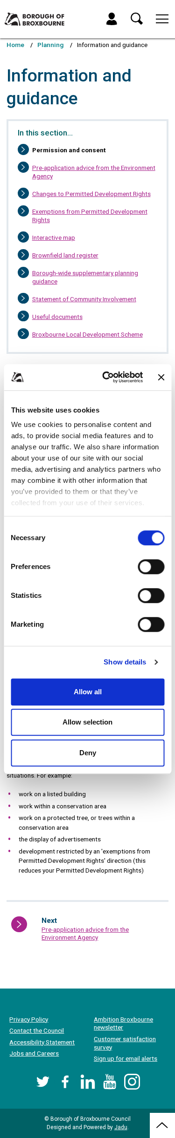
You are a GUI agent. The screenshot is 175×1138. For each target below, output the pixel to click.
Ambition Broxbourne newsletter (123, 1023)
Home (15, 44)
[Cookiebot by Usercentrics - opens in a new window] (106, 377)
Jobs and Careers (34, 1053)
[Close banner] (161, 377)
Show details (125, 662)
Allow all (88, 692)
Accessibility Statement (42, 1042)
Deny (87, 753)
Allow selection (87, 722)
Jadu (120, 1127)
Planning (50, 44)
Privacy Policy (28, 1019)
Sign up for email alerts (125, 1058)
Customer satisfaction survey (125, 1043)
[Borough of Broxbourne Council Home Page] (34, 19)
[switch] (151, 566)
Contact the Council (36, 1030)
